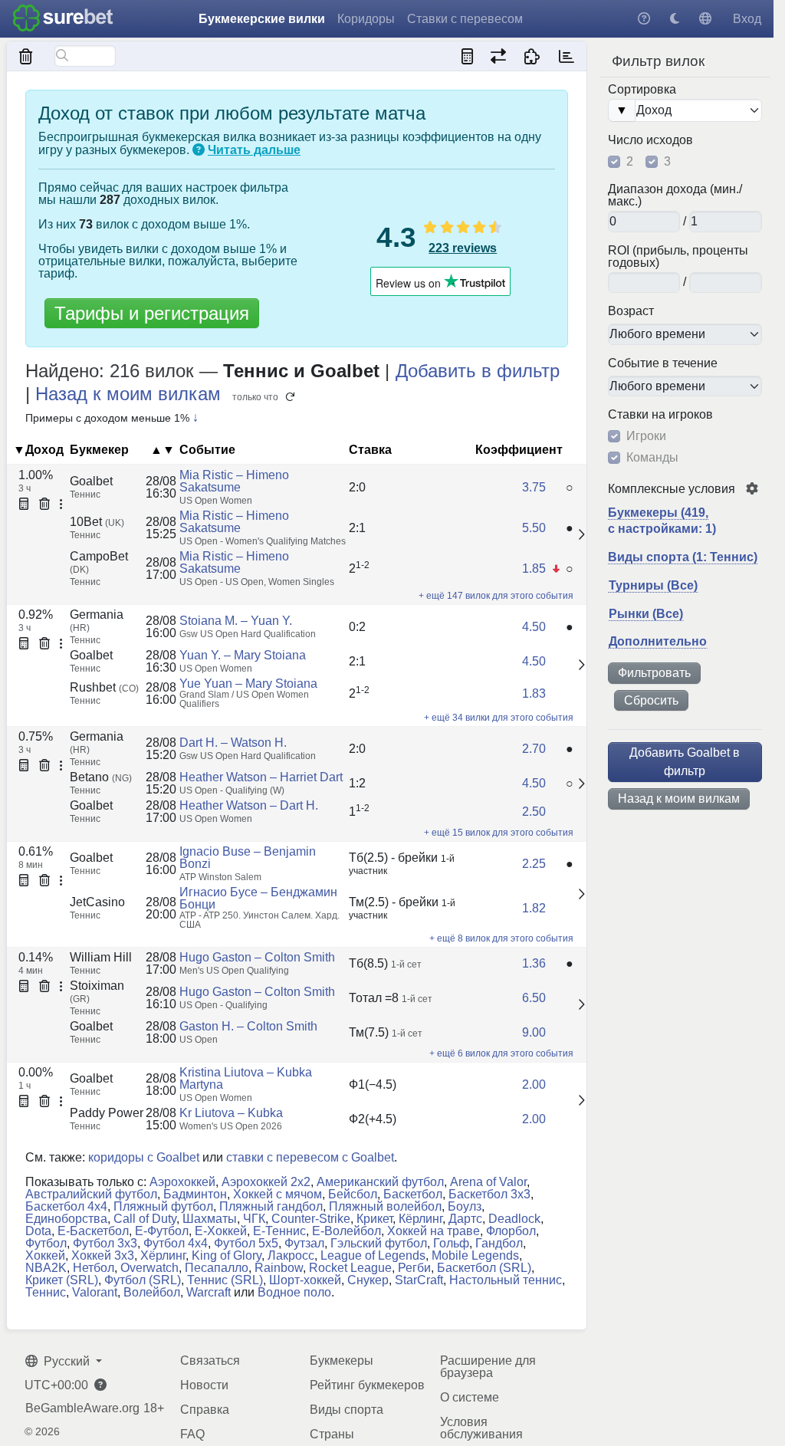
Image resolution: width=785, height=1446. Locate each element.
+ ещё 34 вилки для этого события (498, 717)
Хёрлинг (163, 1255)
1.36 (534, 963)
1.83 (534, 693)
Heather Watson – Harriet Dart (261, 777)
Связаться (210, 1360)
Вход (747, 18)
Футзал (304, 1243)
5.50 (534, 527)
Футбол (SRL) (142, 1280)
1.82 (534, 908)
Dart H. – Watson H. (233, 742)
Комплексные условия (671, 489)
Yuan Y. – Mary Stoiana (242, 655)
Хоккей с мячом (277, 1194)
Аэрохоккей (182, 1181)
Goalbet (91, 481)
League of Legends (372, 1255)
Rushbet (104, 687)
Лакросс (291, 1255)
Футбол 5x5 (246, 1243)
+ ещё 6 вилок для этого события (501, 1053)
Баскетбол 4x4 (66, 1206)
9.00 (534, 1032)
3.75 (534, 487)
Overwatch (149, 1267)
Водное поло (294, 1292)
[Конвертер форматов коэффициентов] (498, 55)
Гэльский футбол (378, 1243)
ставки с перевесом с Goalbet (310, 1157)
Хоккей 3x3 (102, 1255)
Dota (38, 1230)
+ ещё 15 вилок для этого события (498, 832)
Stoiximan (97, 991)
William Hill (101, 957)
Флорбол (511, 1230)
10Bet (97, 521)
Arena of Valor (488, 1181)
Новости (204, 1385)
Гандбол (499, 1243)
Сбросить (651, 700)
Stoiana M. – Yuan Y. (235, 620)
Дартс (465, 1218)
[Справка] (644, 18)
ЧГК (254, 1218)
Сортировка (642, 90)
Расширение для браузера (488, 1366)
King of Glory (226, 1255)
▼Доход (38, 449)
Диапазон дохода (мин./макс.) (675, 195)
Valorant (94, 1292)
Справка (204, 1409)
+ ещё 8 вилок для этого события (501, 938)
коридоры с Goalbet (143, 1157)
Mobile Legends (475, 1255)
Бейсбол (352, 1194)
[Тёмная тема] (674, 18)
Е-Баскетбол (93, 1230)
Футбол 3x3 (105, 1243)
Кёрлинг (420, 1218)
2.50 (534, 811)
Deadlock (514, 1218)
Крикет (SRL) (61, 1280)
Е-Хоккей (221, 1230)
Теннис (45, 1292)
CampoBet (99, 562)
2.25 (534, 863)
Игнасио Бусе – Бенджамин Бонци (258, 898)
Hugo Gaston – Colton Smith (257, 957)
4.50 (534, 626)
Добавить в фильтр (478, 370)
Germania (96, 620)
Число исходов (650, 140)
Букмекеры (341, 1360)
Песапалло (216, 1267)
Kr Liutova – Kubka (231, 1112)
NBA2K (46, 1267)
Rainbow (279, 1267)
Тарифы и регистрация (151, 313)
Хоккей (45, 1255)
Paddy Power (106, 1112)
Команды (652, 458)
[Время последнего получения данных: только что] (566, 55)
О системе (469, 1397)
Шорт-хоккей (305, 1280)
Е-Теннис (279, 1230)
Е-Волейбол (346, 1230)
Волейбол (151, 1292)
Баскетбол (412, 1194)
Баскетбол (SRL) (484, 1267)
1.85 (534, 568)
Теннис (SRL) (225, 1280)
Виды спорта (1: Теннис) (682, 557)
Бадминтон (195, 1194)
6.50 (534, 997)
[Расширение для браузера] (532, 55)
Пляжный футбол (163, 1206)
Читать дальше (254, 149)
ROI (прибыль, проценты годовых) (678, 257)
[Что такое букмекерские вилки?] (198, 149)
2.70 (534, 748)
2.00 (534, 1084)
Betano (101, 777)
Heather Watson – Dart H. (248, 805)
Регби (414, 1267)
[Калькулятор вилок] (467, 55)
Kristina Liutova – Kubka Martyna (245, 1078)
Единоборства (66, 1218)
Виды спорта (346, 1409)
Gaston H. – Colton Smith (248, 1026)
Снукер (368, 1280)
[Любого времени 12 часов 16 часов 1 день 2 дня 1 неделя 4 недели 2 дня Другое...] (685, 386)
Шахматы (209, 1218)
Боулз (464, 1206)
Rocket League (350, 1267)
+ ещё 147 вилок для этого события (496, 595)
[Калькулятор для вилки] (23, 504)
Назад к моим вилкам (679, 798)
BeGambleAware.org (82, 1408)
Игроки (646, 436)
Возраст (631, 311)
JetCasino (97, 902)
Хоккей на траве (433, 1230)
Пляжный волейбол (385, 1206)
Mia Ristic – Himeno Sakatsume (234, 481)
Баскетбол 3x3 (489, 1194)
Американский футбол (380, 1181)
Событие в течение (663, 363)
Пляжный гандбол (271, 1206)
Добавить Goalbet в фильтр (684, 761)
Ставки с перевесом (465, 18)
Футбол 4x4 (175, 1243)
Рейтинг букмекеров (367, 1385)
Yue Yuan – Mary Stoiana (248, 683)
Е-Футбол (162, 1230)
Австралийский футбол (91, 1194)
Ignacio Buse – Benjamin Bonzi (247, 857)
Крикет (374, 1218)
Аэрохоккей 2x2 (266, 1181)
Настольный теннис (505, 1280)
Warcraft (208, 1292)
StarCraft (419, 1280)
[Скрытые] (26, 55)
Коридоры (366, 18)
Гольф (451, 1243)
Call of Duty (144, 1218)
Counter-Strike (310, 1218)
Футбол (46, 1243)
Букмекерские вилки (262, 18)
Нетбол (93, 1267)
